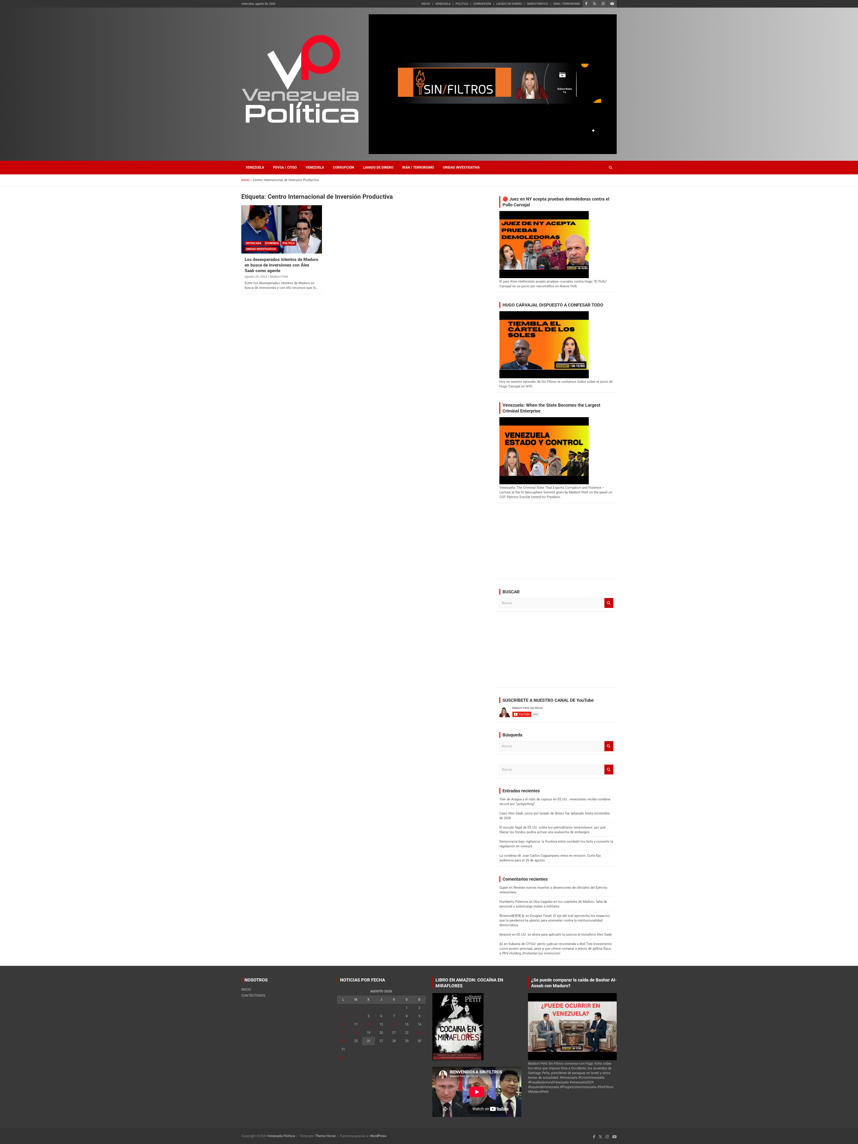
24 (343, 1041)
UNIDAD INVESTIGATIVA (461, 167)
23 (419, 1033)
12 (368, 1024)
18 (356, 1033)
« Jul (340, 1057)
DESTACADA (253, 243)
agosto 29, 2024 (256, 276)
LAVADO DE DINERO (509, 3)
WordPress (378, 1136)
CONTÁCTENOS (253, 996)
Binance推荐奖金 (512, 916)
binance (505, 935)
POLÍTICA (462, 3)
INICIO (425, 3)
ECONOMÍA (272, 243)
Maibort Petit (279, 276)
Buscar (608, 603)
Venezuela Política (281, 1136)
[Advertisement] (556, 544)
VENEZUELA (442, 3)
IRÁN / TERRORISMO (566, 3)
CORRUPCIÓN (482, 3)
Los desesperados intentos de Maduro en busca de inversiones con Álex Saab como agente (281, 265)
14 (394, 1024)
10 (343, 1024)
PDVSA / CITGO (285, 167)
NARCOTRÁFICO (537, 3)
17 (343, 1033)
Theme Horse (325, 1136)
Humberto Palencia (513, 902)
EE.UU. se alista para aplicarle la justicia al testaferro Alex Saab (564, 935)
